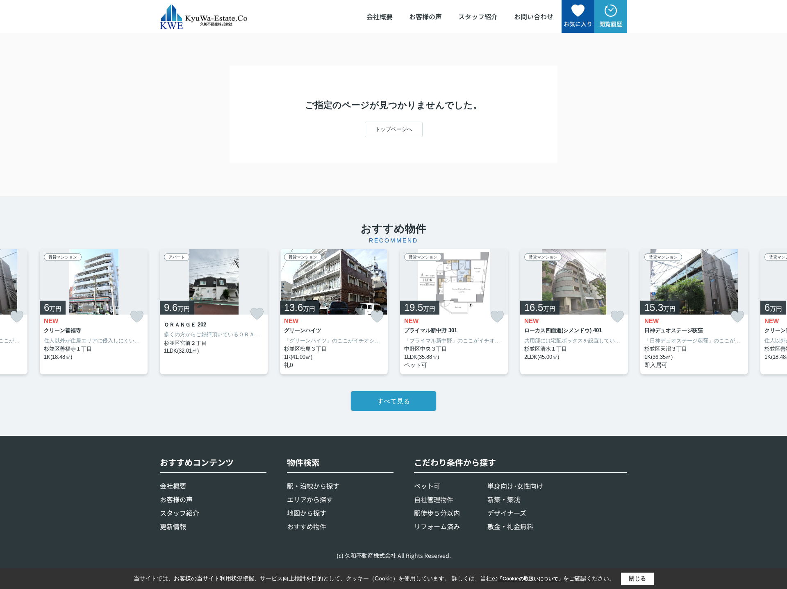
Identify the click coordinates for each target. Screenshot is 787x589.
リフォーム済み (437, 526)
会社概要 (379, 16)
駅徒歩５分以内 (437, 513)
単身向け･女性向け (515, 486)
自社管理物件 (433, 499)
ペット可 (427, 486)
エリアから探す (310, 499)
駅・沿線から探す (313, 486)
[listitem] (214, 312)
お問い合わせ (533, 16)
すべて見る (393, 401)
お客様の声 (425, 16)
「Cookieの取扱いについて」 (530, 579)
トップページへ (393, 129)
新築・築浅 (503, 499)
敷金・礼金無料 (510, 526)
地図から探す (306, 513)
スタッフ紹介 (478, 16)
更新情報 (173, 526)
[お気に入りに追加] (16, 317)
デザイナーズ (506, 513)
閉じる (637, 578)
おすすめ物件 (306, 526)
